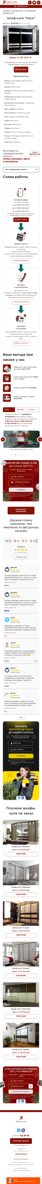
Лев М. (12, 618)
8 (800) (21, 1136)
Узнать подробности (34, 153)
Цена (7, 409)
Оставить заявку (21, 219)
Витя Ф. (13, 693)
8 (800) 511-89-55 (22, 205)
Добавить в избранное (21, 1159)
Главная (6, 11)
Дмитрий (13, 592)
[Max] (22, 798)
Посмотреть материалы (21, 510)
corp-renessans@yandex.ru (21, 1145)
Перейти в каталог (21, 343)
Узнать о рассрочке (21, 302)
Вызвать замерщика (21, 260)
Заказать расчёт (21, 69)
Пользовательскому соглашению (17, 496)
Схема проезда (21, 1154)
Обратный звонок (21, 1141)
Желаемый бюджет (22, 482)
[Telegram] (19, 798)
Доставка (20, 409)
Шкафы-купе (17, 11)
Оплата (32, 409)
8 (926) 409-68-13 (22, 211)
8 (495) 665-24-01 (22, 208)
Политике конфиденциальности (21, 494)
